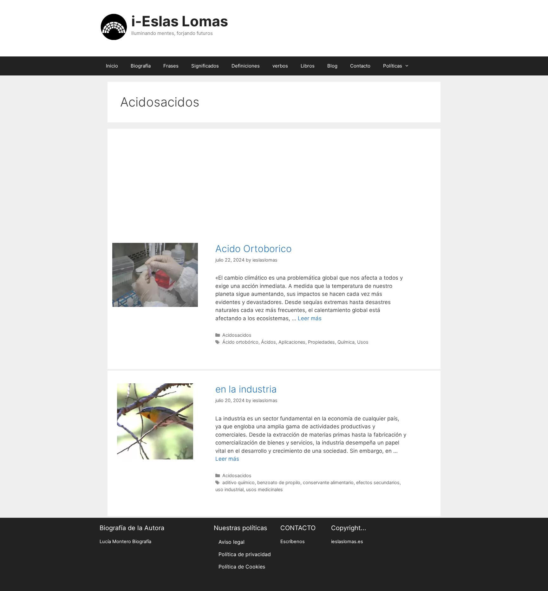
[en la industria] (155, 457)
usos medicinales (264, 489)
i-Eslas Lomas (179, 21)
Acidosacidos (236, 335)
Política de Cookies (242, 566)
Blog (332, 66)
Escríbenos (292, 541)
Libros (308, 66)
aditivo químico (238, 482)
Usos (363, 342)
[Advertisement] (274, 182)
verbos (280, 66)
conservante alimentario (328, 482)
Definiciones (246, 66)
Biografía (141, 66)
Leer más (310, 318)
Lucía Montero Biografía (125, 541)
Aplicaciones (291, 342)
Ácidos (268, 342)
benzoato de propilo (278, 482)
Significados (205, 66)
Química (346, 342)
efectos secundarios (378, 482)
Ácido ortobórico (240, 342)
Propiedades (321, 342)
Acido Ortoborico (253, 248)
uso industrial (229, 489)
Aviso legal (232, 542)
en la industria (246, 389)
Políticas (392, 66)
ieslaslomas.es (347, 541)
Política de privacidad (245, 554)
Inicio (112, 66)
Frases (171, 66)
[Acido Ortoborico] (155, 305)
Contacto (360, 66)
